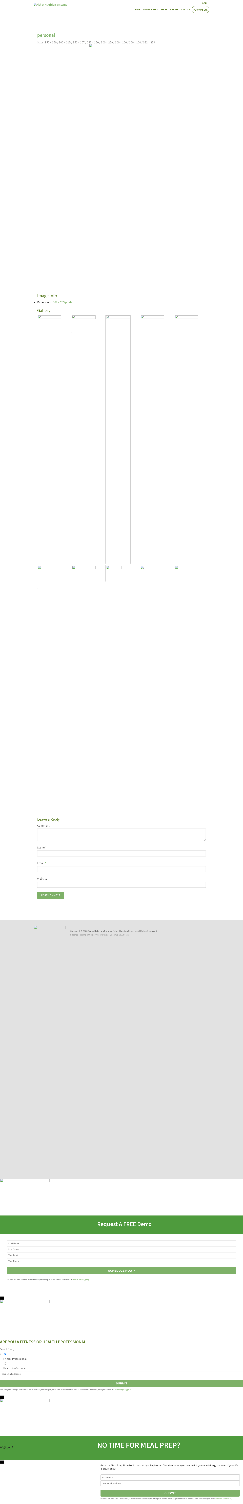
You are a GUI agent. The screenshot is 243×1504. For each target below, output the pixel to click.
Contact (185, 9)
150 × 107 (79, 42)
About (164, 9)
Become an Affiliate (119, 934)
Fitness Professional (15, 1358)
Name (42, 847)
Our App (174, 9)
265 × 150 (93, 42)
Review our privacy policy (80, 1280)
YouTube (183, 2)
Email (41, 863)
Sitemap (74, 934)
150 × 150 (51, 42)
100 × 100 (121, 42)
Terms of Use (86, 934)
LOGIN (204, 3)
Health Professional (14, 1368)
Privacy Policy (101, 934)
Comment (43, 825)
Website (42, 878)
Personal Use (200, 9)
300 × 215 (65, 42)
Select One (7, 1349)
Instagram (189, 2)
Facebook (177, 2)
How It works (150, 9)
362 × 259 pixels (62, 302)
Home (137, 9)
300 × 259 (107, 42)
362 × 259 (149, 42)
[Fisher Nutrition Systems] (50, 4)
